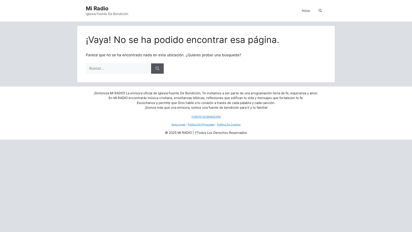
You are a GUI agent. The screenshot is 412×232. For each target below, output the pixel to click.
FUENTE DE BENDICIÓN (206, 116)
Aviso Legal (178, 124)
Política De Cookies (229, 124)
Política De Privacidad (201, 124)
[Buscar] (157, 68)
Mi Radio (97, 8)
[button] (320, 10)
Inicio (306, 11)
